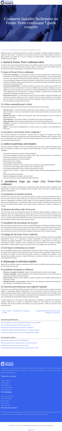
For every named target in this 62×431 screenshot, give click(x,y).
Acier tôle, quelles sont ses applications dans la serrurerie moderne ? (19, 343)
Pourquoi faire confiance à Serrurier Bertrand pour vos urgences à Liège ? (20, 330)
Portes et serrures (6, 49)
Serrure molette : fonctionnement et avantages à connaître (16, 311)
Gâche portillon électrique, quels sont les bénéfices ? (15, 340)
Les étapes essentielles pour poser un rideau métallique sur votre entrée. (48, 311)
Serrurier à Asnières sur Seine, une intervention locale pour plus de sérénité (21, 322)
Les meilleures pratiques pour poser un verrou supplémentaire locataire (20, 332)
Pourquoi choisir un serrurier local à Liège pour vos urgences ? (17, 327)
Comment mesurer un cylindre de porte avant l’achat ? (15, 345)
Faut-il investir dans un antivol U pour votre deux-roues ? (16, 325)
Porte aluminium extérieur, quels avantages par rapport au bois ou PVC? (20, 348)
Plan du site (31, 430)
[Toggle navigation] (60, 2)
